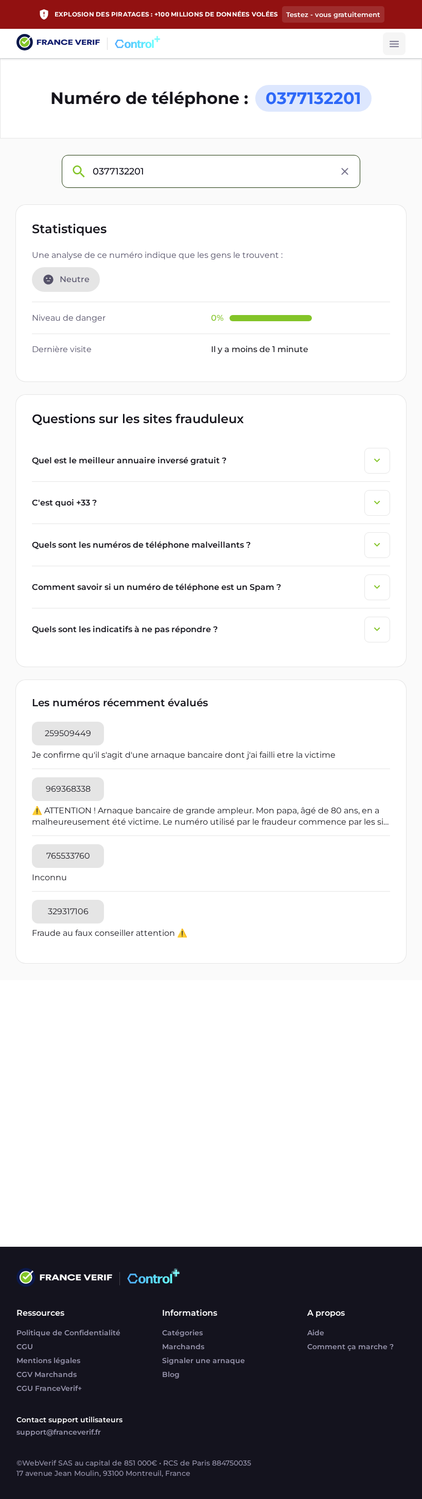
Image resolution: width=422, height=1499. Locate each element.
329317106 (68, 911)
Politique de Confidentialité (68, 1332)
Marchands (183, 1346)
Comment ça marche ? (350, 1346)
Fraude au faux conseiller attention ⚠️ (109, 933)
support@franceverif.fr (58, 1432)
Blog (171, 1374)
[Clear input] (345, 171)
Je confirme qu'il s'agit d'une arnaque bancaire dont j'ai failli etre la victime (184, 755)
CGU (24, 1346)
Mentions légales (48, 1360)
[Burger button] (394, 43)
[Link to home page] (58, 43)
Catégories (182, 1332)
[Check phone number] (78, 171)
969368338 (68, 789)
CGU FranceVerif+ (49, 1388)
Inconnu (49, 877)
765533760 (68, 856)
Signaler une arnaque (203, 1360)
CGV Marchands (46, 1374)
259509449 (68, 733)
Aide (315, 1332)
